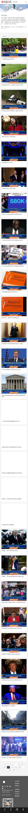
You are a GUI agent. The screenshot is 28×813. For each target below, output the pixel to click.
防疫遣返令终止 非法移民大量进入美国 (12, 85)
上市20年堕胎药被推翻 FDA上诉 (11, 421)
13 (15, 767)
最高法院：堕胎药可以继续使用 (10, 317)
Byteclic (9, 794)
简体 (14, 2)
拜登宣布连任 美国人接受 (9, 188)
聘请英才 (17, 785)
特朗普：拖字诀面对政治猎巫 (10, 550)
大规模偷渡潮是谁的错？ (8, 59)
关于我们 (17, 781)
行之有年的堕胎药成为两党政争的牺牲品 (13, 266)
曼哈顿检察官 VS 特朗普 (8, 706)
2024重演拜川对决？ (7, 162)
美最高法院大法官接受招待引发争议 (11, 447)
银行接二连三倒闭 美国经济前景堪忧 (12, 757)
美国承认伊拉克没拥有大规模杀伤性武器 (13, 731)
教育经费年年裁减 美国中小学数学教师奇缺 (13, 602)
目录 (11, 810)
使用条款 (17, 789)
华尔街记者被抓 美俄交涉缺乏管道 (11, 369)
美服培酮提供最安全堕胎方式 (10, 292)
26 (10, 770)
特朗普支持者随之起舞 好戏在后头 (11, 654)
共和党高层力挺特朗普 (8, 524)
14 (19, 767)
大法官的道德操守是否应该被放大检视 (12, 240)
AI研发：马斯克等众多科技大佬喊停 (11, 499)
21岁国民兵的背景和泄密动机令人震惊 (12, 343)
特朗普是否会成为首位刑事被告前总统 (12, 680)
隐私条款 (17, 791)
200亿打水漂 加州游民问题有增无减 (12, 214)
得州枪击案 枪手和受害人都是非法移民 (12, 110)
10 (4, 767)
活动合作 (17, 794)
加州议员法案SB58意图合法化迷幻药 (12, 473)
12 (12, 767)
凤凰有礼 (17, 810)
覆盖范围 (17, 796)
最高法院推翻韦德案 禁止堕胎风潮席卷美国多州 (13, 396)
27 (13, 770)
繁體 (16, 2)
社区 (23, 810)
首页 (5, 810)
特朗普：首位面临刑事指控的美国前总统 (13, 576)
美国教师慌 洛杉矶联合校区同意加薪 (12, 628)
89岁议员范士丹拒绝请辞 (8, 136)
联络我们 (17, 783)
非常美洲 (4, 36)
